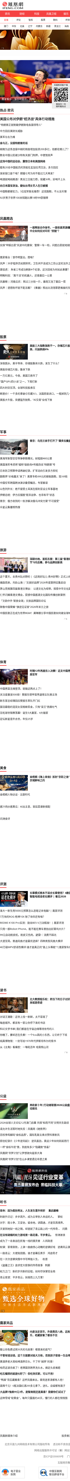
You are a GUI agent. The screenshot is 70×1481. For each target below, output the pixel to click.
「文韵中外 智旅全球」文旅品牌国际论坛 (23, 600)
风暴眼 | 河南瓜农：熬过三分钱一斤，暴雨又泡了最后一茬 (33, 281)
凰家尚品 (6, 1323)
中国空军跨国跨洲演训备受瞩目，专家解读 (24, 482)
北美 (22, 26)
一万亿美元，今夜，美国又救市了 (19, 375)
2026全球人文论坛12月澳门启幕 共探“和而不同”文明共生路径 (34, 1122)
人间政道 (48, 1240)
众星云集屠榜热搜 (10, 507)
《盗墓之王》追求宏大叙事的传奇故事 (21, 1265)
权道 (45, 1259)
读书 (3, 990)
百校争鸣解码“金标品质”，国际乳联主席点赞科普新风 (30, 1134)
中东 (14, 26)
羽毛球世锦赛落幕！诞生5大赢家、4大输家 (24, 712)
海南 (66, 26)
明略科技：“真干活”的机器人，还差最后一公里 (26, 275)
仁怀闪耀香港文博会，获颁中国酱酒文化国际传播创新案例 (32, 594)
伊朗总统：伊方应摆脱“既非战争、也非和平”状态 (27, 494)
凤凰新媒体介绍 (9, 1435)
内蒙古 (39, 26)
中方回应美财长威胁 (11, 131)
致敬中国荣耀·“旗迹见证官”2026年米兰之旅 (24, 607)
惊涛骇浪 (60, 1235)
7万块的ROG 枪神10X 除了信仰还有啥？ (22, 916)
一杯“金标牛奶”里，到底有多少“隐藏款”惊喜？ (25, 1147)
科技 (36, 13)
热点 (3, 110)
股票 (43, 19)
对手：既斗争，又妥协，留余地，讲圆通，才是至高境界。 (32, 1222)
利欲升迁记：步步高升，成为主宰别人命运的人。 (27, 1216)
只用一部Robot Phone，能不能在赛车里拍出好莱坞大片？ (33, 929)
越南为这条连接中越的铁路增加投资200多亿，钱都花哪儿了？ (35, 149)
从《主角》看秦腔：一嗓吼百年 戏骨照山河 (24, 1047)
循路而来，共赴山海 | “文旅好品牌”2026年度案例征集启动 (33, 582)
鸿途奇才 (53, 1253)
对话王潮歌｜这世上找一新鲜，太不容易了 (24, 1016)
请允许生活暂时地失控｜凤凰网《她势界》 (24, 1128)
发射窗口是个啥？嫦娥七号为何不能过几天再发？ (27, 173)
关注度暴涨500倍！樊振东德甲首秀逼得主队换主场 (28, 694)
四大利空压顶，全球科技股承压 (17, 387)
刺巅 (47, 1265)
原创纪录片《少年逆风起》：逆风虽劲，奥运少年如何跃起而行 (34, 1141)
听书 (3, 1202)
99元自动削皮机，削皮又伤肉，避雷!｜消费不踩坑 (28, 935)
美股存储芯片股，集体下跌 (15, 369)
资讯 (7, 13)
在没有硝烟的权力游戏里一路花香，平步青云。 (26, 1235)
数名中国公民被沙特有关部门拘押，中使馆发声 (26, 155)
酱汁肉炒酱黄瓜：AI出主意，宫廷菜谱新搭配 (25, 806)
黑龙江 (57, 26)
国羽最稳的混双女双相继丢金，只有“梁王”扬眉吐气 (28, 706)
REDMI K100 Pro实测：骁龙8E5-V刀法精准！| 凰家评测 (32, 922)
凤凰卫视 (51, 13)
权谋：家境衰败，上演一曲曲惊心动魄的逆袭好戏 (27, 1247)
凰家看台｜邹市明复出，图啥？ (19, 99)
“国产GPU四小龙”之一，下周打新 (18, 381)
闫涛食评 (5, 818)
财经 (22, 13)
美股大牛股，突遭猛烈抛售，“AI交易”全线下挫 (26, 399)
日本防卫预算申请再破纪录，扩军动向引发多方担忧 (29, 470)
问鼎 (64, 1228)
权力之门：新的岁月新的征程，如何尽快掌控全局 (27, 1271)
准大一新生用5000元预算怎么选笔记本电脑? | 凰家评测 (31, 910)
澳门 (6, 26)
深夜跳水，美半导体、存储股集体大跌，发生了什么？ (30, 363)
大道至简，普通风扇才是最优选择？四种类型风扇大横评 (31, 941)
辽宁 (30, 26)
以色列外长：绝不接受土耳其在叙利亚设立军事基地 (29, 489)
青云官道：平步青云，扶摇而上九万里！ (22, 1277)
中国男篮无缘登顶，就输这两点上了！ (21, 688)
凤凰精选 (6, 218)
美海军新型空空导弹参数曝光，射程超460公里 (26, 458)
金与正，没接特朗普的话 (14, 143)
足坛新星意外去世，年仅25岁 (16, 719)
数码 (55, 19)
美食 (3, 768)
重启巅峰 (53, 1210)
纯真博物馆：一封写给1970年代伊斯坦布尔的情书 (28, 1041)
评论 (18, 19)
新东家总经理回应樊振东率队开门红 (20, 700)
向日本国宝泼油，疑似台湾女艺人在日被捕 (24, 185)
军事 (3, 432)
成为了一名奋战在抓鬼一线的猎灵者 (20, 1240)
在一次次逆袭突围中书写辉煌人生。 (20, 1259)
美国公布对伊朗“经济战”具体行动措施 (27, 119)
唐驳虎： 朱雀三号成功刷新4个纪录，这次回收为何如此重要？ (35, 269)
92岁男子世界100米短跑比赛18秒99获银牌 (24, 197)
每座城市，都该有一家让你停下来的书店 (22, 1022)
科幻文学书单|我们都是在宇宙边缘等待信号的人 (27, 1029)
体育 (3, 662)
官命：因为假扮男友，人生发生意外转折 (22, 1210)
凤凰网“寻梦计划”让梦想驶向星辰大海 (21, 1153)
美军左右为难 (7, 137)
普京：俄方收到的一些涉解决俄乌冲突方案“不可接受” (30, 501)
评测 (3, 884)
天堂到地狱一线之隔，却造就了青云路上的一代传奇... (30, 1228)
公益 (3, 1096)
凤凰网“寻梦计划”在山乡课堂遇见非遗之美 (23, 1159)
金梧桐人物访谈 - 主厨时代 (15, 794)
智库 (31, 19)
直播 (6, 19)
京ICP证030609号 (53, 1456)
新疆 (48, 26)
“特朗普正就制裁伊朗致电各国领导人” (21, 124)
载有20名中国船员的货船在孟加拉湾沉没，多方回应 (29, 167)
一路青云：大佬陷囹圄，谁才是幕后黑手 (22, 1253)
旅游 (3, 550)
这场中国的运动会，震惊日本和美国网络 (22, 161)
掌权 (60, 1216)
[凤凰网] (12, 8)
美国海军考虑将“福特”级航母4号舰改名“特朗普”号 (27, 464)
